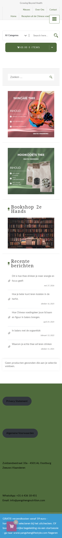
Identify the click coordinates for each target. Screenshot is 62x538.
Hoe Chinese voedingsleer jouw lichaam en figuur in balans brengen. (32, 315)
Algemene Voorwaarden (20, 433)
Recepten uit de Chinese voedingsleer (39, 16)
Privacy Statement (17, 401)
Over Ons (39, 10)
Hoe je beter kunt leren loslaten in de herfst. (30, 296)
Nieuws (26, 10)
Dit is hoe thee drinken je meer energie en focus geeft (33, 278)
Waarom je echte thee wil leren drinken (32, 344)
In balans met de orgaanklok (26, 331)
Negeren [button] (53, 533)
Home (13, 16)
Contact (53, 10)
